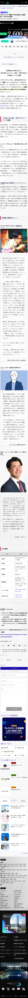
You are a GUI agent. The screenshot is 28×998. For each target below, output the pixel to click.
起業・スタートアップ (10, 651)
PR (3, 649)
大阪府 (4, 875)
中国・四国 (2, 877)
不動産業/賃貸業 (17, 890)
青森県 (4, 864)
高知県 (14, 879)
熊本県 (19, 881)
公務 (1, 892)
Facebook (14, 989)
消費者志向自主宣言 (19, 943)
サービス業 (2, 890)
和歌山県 (25, 875)
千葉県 (17, 869)
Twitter (9, 989)
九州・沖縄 (2, 881)
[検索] (22, 2)
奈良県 (16, 875)
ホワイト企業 (7, 755)
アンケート (3, 940)
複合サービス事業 (4, 904)
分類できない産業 (17, 892)
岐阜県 (12, 873)
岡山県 (15, 877)
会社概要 (16, 937)
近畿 (1, 875)
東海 (1, 873)
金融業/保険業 (17, 905)
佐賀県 (11, 881)
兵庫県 (12, 875)
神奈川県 (9, 869)
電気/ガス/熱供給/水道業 (5, 907)
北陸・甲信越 (3, 866)
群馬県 (3, 871)
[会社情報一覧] (14, 923)
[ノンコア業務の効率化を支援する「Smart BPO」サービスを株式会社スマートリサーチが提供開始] (21, 660)
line (4, 989)
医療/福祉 (2, 894)
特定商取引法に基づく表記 (20, 940)
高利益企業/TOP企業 (9, 751)
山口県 (7, 877)
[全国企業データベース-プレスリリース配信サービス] (4, 2)
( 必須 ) (4, 680)
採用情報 (2, 943)
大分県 (23, 881)
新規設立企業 (20, 747)
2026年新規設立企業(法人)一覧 (20, 954)
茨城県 (25, 869)
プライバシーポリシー (5, 950)
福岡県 (7, 881)
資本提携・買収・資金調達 (21, 649)
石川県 (16, 866)
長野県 (3, 868)
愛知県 (4, 873)
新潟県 (8, 866)
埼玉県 (13, 869)
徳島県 (7, 879)
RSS (24, 989)
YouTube (19, 989)
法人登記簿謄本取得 (19, 958)
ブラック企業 (20, 755)
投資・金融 (12, 649)
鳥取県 (23, 877)
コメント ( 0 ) (14, 668)
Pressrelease (7, 649)
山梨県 (24, 866)
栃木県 (21, 869)
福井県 (20, 866)
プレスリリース (4, 12)
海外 (1, 884)
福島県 (24, 864)
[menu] (25, 2)
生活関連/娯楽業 (3, 905)
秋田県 (16, 864)
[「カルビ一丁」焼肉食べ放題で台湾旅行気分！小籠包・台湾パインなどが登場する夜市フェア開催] (7, 660)
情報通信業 (16, 898)
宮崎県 (3, 882)
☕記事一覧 (25, 853)
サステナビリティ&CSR (19, 950)
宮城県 (12, 864)
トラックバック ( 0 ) (14, 671)
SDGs (3, 651)
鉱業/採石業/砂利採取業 (19, 907)
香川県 (3, 879)
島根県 (19, 877)
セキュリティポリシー (5, 953)
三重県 (16, 873)
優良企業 (6, 747)
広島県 (11, 877)
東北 (1, 864)
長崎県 (15, 881)
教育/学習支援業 (3, 900)
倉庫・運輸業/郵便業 (18, 904)
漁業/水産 (16, 900)
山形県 (20, 864)
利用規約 (2, 946)
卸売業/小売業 (17, 894)
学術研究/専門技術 (4, 896)
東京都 (4, 869)
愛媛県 (10, 879)
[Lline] (10, 46)
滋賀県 (20, 875)
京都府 (8, 875)
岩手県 (8, 864)
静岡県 (8, 873)
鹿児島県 (7, 882)
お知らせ (2, 956)
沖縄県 (11, 882)
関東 (1, 869)
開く (15, 64)
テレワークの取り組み (19, 946)
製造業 (15, 902)
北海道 (1, 862)
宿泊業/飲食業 (17, 896)
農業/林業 (2, 902)
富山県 (12, 866)
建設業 (1, 898)
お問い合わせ (3, 937)
